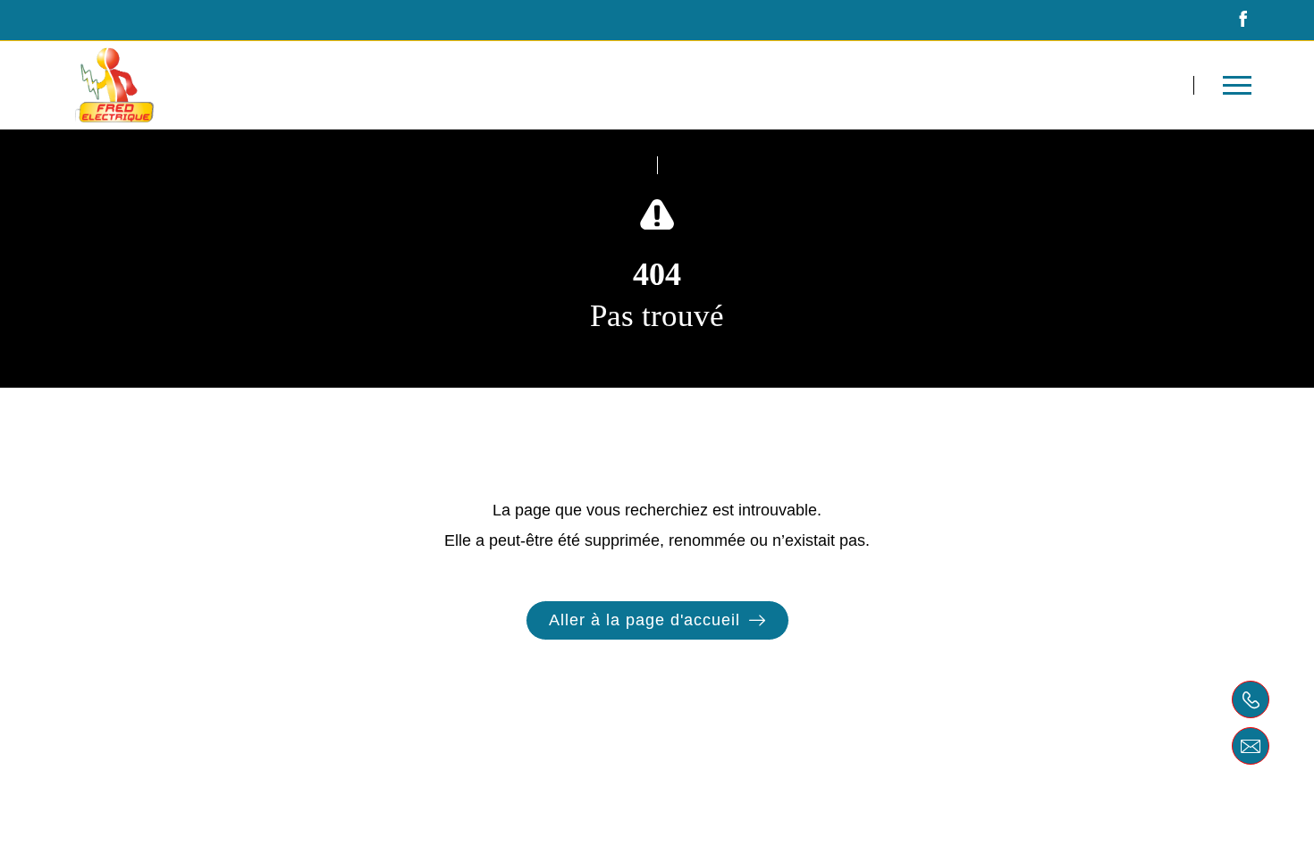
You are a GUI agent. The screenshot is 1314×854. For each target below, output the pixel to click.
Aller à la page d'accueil (644, 620)
